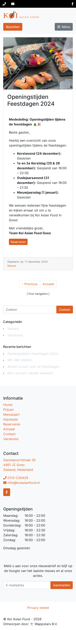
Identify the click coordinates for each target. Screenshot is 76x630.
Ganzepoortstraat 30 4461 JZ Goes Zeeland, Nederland (19, 465)
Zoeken (64, 309)
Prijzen (8, 410)
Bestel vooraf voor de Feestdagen (33, 367)
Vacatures (15, 335)
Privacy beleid (38, 608)
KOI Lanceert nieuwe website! (30, 373)
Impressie (10, 419)
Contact (9, 434)
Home (7, 405)
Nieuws (11, 265)
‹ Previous (29, 284)
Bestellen (13, 27)
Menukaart (11, 414)
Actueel (48, 284)
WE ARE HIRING (19, 360)
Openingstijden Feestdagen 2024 (32, 354)
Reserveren (18, 242)
